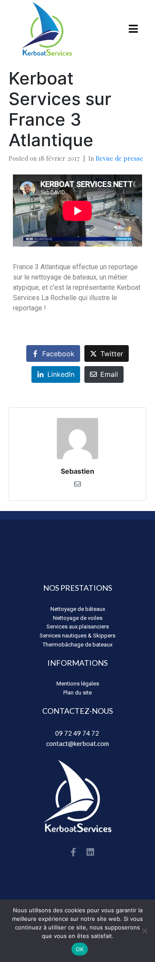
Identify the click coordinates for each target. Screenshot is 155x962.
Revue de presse (119, 158)
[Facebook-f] (73, 852)
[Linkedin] (90, 852)
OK (80, 949)
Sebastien (77, 471)
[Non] (144, 930)
